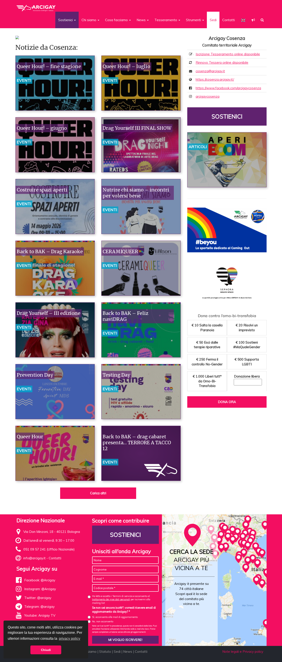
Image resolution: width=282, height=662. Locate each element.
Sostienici (227, 116)
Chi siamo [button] (89, 20)
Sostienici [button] (66, 20)
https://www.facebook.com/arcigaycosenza (228, 88)
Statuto (105, 651)
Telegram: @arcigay (39, 606)
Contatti (228, 20)
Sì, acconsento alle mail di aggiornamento (115, 617)
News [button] (142, 20)
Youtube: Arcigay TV (39, 615)
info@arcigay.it (34, 558)
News (127, 651)
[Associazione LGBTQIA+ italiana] (36, 6)
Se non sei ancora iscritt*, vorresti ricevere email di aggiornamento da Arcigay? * (124, 609)
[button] (253, 20)
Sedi (213, 20)
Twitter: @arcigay (37, 598)
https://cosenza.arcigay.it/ (215, 79)
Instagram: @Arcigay (40, 589)
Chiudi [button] (46, 650)
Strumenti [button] (194, 20)
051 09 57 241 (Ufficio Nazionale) (49, 549)
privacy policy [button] (69, 638)
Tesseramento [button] (166, 20)
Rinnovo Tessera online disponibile (222, 62)
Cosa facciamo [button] (117, 20)
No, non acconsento (102, 621)
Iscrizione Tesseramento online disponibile (228, 54)
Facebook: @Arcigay (39, 580)
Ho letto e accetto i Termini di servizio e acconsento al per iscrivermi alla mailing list (121, 599)
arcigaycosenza (207, 96)
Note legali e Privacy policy (242, 651)
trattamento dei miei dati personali (111, 599)
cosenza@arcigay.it (210, 71)
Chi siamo (89, 651)
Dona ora (227, 402)
